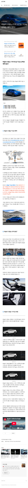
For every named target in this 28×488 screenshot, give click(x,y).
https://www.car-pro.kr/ (9, 41)
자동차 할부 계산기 (7, 5)
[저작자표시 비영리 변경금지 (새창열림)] (18, 433)
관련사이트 (3, 480)
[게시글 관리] (8, 433)
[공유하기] (7, 433)
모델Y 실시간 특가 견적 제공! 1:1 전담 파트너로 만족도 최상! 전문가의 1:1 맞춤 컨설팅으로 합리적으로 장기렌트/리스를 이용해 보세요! (10, 56)
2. (3, 106)
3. (3, 107)
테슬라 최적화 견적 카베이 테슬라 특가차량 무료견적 (9, 43)
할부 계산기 (3, 483)
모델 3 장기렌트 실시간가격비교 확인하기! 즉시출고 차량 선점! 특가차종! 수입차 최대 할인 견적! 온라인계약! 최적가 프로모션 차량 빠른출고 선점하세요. (10, 46)
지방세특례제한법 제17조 (17, 140)
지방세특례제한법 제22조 (9, 142)
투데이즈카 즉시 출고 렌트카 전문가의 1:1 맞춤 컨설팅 (9, 53)
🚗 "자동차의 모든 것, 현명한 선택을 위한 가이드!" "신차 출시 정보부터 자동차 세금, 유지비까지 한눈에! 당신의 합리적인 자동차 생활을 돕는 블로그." (11, 468)
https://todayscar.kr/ (8, 51)
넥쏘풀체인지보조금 (23, 5)
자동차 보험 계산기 (15, 5)
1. (3, 105)
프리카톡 (3, 1)
